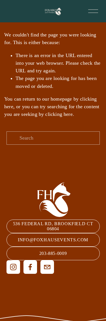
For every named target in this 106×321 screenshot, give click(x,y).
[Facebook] (30, 267)
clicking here (58, 114)
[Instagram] (13, 267)
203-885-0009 (53, 253)
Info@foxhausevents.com (53, 239)
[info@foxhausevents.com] (47, 267)
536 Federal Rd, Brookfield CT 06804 (53, 226)
